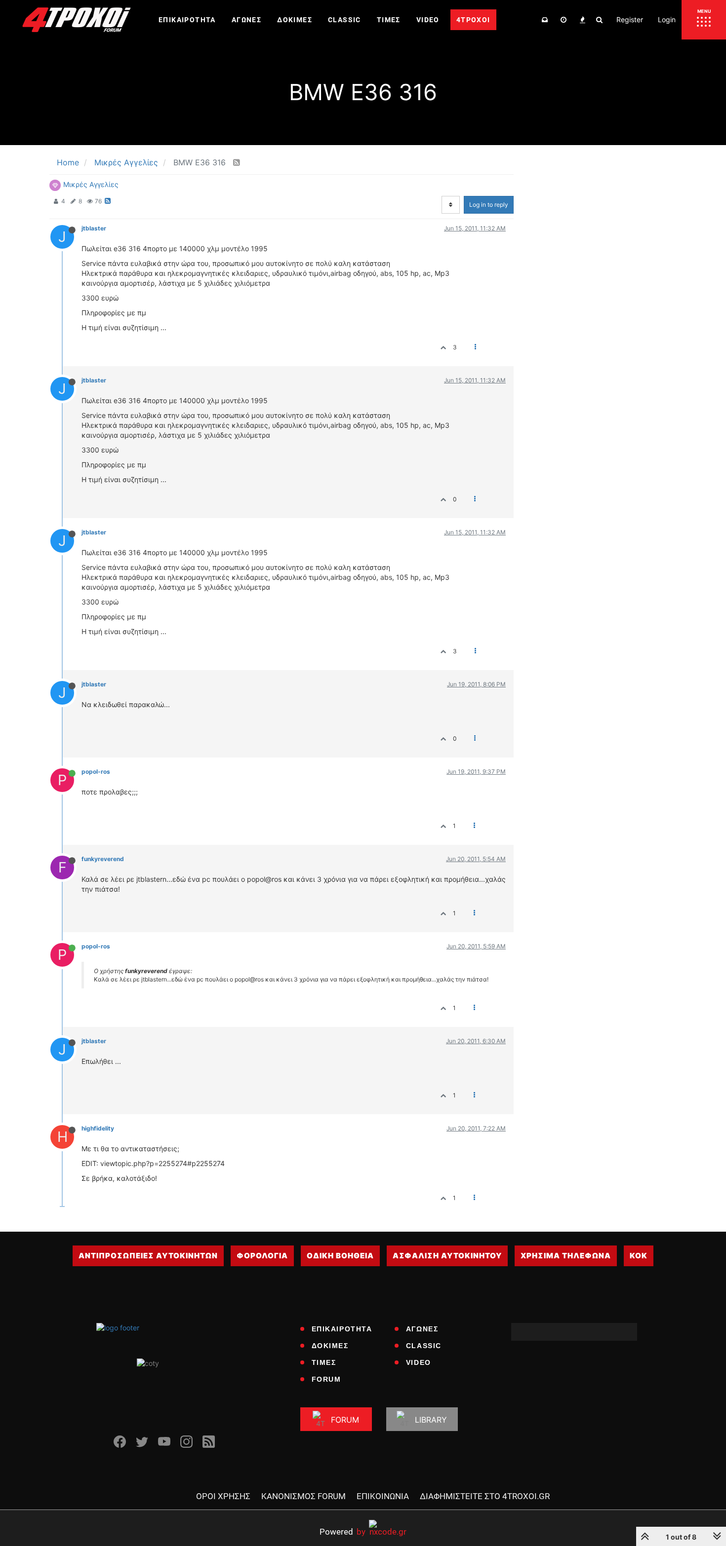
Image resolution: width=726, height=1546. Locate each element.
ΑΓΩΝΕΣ (422, 1329)
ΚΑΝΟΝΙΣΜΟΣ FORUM (303, 1496)
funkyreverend (102, 859)
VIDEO (418, 1362)
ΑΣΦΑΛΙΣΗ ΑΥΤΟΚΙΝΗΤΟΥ (447, 1255)
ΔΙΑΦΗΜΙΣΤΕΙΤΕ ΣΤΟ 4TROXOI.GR (485, 1496)
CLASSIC (424, 1346)
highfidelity (97, 1128)
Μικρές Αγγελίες (91, 184)
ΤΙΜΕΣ (324, 1362)
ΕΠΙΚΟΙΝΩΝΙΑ (383, 1496)
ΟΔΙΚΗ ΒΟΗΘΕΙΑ (340, 1255)
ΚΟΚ (638, 1255)
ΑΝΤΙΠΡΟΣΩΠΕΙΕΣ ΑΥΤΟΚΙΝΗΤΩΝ (148, 1255)
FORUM (326, 1379)
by (342, 1531)
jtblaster (93, 228)
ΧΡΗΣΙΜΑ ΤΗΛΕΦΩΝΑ (566, 1255)
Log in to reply (488, 204)
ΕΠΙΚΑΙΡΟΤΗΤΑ (342, 1329)
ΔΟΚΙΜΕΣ (330, 1346)
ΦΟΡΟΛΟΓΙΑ (262, 1255)
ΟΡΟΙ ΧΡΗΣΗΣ (223, 1496)
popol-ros (95, 771)
